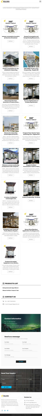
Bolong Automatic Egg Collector (11, 287)
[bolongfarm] (6, 1)
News (6, 10)
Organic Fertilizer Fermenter (13, 10)
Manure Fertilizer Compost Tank (11, 290)
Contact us (27, 397)
